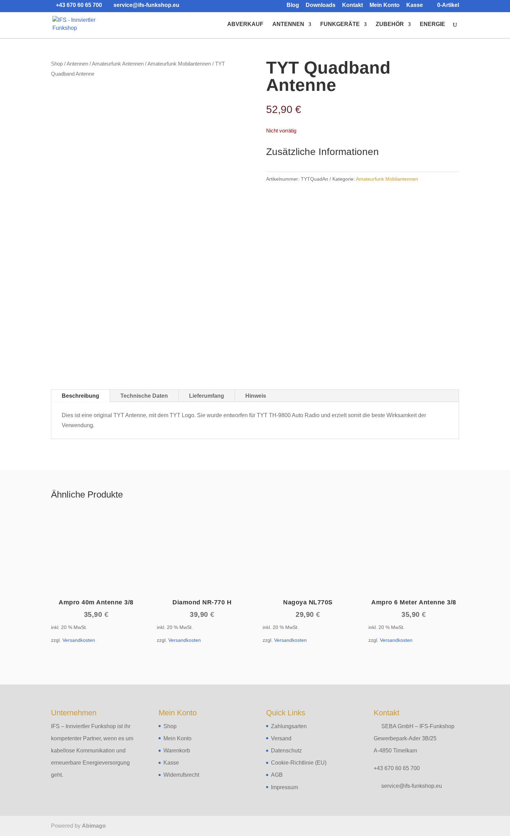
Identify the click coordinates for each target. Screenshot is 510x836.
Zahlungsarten (289, 726)
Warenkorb (176, 750)
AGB (277, 775)
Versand (281, 738)
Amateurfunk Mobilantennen (179, 64)
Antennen (288, 24)
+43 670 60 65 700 (397, 768)
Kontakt (352, 5)
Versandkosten (78, 640)
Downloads (320, 5)
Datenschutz (286, 750)
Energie (432, 24)
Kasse (414, 5)
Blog (293, 5)
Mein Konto (384, 5)
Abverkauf (245, 24)
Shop (57, 64)
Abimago (94, 826)
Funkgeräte (340, 24)
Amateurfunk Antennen (118, 64)
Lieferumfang (206, 396)
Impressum (284, 787)
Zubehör (390, 24)
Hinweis (255, 396)
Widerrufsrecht (181, 775)
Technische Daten (144, 396)
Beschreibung (80, 396)
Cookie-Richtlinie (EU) (298, 763)
